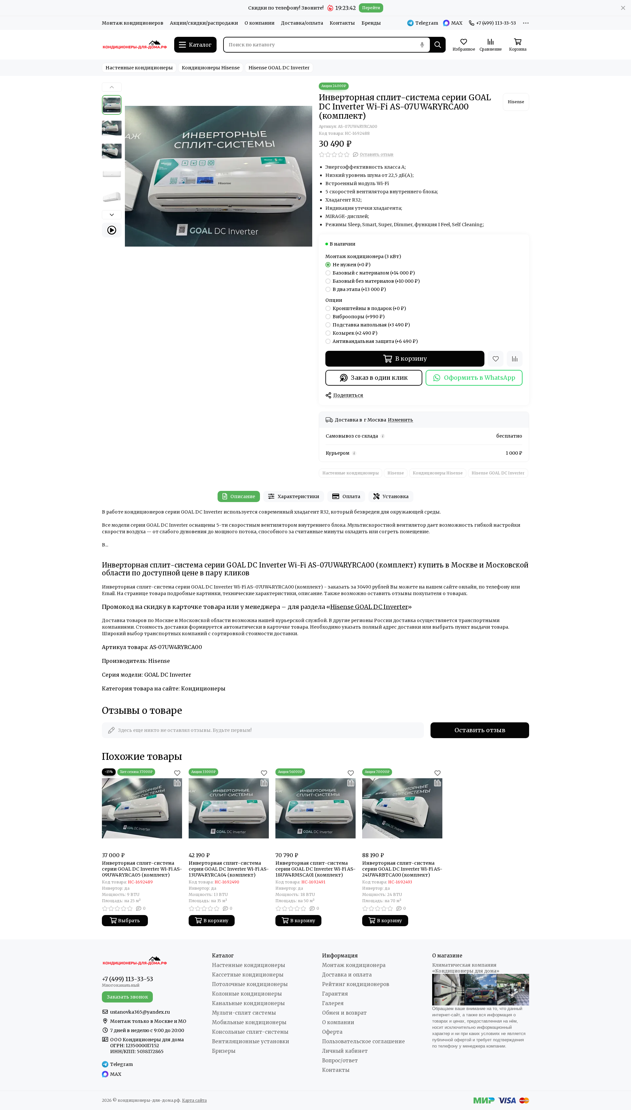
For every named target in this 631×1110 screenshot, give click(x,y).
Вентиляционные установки (250, 1041)
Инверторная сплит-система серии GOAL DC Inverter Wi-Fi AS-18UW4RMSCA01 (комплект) (315, 869)
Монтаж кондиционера (354, 965)
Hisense (395, 473)
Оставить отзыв (480, 730)
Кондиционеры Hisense (211, 68)
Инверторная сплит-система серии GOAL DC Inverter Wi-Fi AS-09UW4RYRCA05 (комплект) (142, 869)
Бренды (371, 23)
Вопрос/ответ (340, 1060)
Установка (396, 496)
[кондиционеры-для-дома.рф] (135, 44)
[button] (128, 176)
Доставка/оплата (302, 23)
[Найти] (438, 45)
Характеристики (298, 496)
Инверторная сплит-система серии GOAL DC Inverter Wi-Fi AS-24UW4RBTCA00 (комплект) (402, 869)
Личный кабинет (345, 1051)
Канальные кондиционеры (248, 1003)
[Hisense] (516, 101)
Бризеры (223, 1051)
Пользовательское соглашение (363, 1041)
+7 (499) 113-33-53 (496, 23)
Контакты (342, 23)
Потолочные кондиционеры (250, 984)
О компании (259, 23)
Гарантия (335, 994)
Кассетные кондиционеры (247, 975)
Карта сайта (194, 1100)
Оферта (332, 1032)
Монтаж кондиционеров (132, 23)
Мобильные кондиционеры (249, 1022)
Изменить (400, 420)
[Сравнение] (515, 359)
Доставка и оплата (347, 975)
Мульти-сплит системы (244, 1013)
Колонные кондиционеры (247, 994)
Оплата (351, 496)
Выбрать (129, 921)
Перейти (371, 7)
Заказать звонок (127, 997)
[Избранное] (495, 359)
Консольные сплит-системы (250, 1032)
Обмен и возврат (344, 1013)
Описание (242, 496)
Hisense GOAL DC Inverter (279, 68)
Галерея (332, 1003)
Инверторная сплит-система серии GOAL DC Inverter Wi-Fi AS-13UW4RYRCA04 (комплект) (229, 869)
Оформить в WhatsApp (479, 377)
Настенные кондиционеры (139, 68)
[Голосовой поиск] (422, 45)
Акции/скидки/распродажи (204, 23)
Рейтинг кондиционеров (355, 984)
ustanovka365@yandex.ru (140, 1012)
